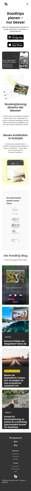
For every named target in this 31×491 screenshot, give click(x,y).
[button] (27, 4)
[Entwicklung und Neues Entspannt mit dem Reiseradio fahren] (15, 285)
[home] (6, 4)
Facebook (15, 456)
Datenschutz (15, 469)
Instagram (15, 454)
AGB (15, 471)
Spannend (15, 450)
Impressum (15, 466)
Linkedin (15, 459)
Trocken (15, 463)
